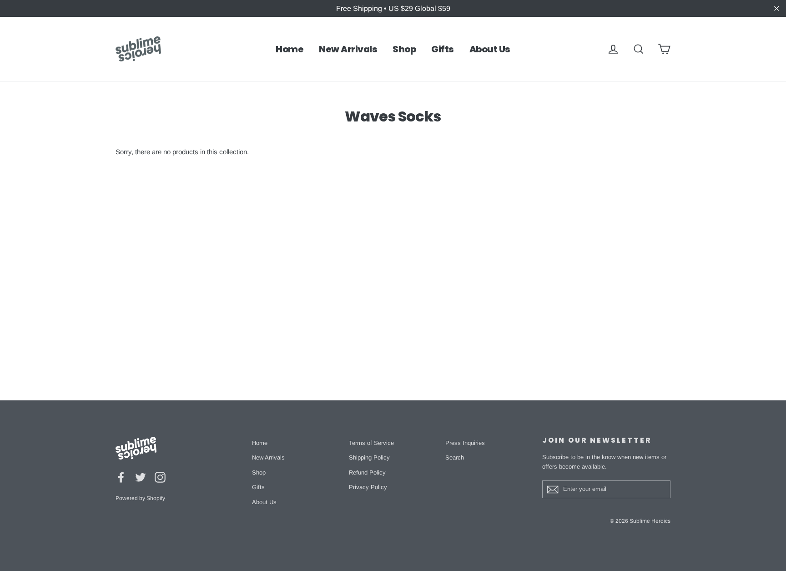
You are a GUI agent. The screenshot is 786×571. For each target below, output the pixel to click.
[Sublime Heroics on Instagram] (160, 477)
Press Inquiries (465, 443)
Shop (404, 49)
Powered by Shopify (140, 498)
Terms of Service (371, 443)
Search (454, 457)
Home (289, 49)
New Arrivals (348, 49)
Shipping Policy (369, 457)
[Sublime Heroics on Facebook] (121, 477)
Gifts (442, 49)
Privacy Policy (368, 487)
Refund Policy (367, 472)
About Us (489, 49)
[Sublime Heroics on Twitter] (140, 477)
